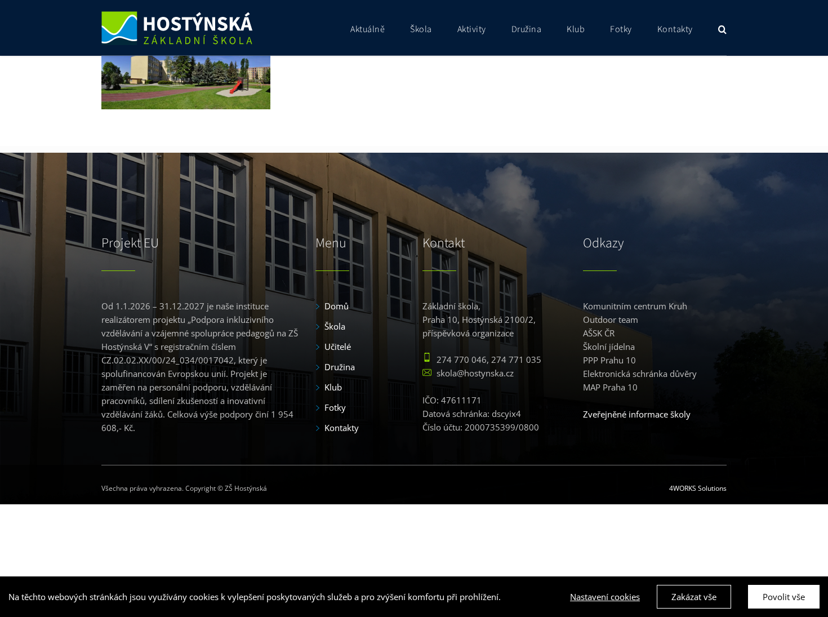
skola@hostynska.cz (475, 373)
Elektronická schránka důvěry (640, 373)
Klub (333, 387)
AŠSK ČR (599, 333)
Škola (334, 326)
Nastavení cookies (605, 596)
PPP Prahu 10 (609, 360)
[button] (722, 27)
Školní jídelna (609, 346)
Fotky (335, 407)
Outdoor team (610, 319)
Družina (339, 366)
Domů (336, 306)
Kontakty (341, 427)
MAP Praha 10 (610, 387)
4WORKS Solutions (698, 488)
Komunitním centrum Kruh (635, 306)
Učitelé (337, 346)
